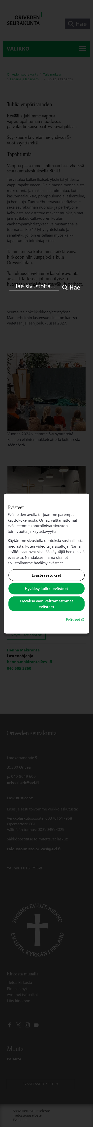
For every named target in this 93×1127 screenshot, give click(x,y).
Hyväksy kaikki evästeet (46, 588)
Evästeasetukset (46, 575)
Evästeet (75, 619)
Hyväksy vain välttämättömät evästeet (46, 603)
